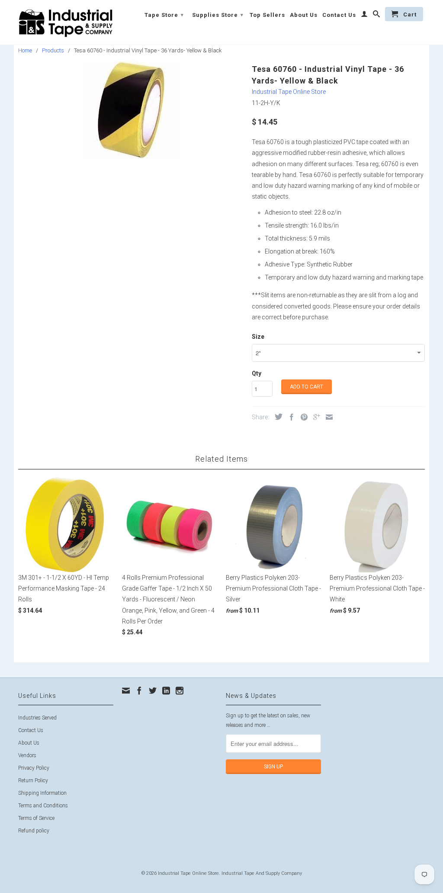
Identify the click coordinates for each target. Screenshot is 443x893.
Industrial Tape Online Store (289, 91)
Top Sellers (267, 15)
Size (258, 336)
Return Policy (33, 780)
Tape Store (164, 15)
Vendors (27, 755)
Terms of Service (36, 818)
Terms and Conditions (43, 806)
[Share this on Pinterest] (302, 417)
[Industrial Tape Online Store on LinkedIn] (166, 690)
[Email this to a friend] (327, 417)
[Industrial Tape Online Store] (65, 22)
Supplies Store (218, 15)
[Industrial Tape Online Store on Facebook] (139, 690)
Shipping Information (42, 793)
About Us (304, 15)
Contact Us (339, 15)
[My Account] (364, 15)
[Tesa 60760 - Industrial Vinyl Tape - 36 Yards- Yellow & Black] (130, 110)
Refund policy (33, 831)
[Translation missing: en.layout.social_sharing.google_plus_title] (314, 417)
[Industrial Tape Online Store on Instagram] (179, 690)
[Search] (376, 15)
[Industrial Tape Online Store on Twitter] (153, 690)
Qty (256, 373)
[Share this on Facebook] (289, 417)
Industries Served (37, 718)
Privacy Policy (33, 768)
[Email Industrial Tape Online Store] (126, 690)
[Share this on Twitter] (276, 417)
